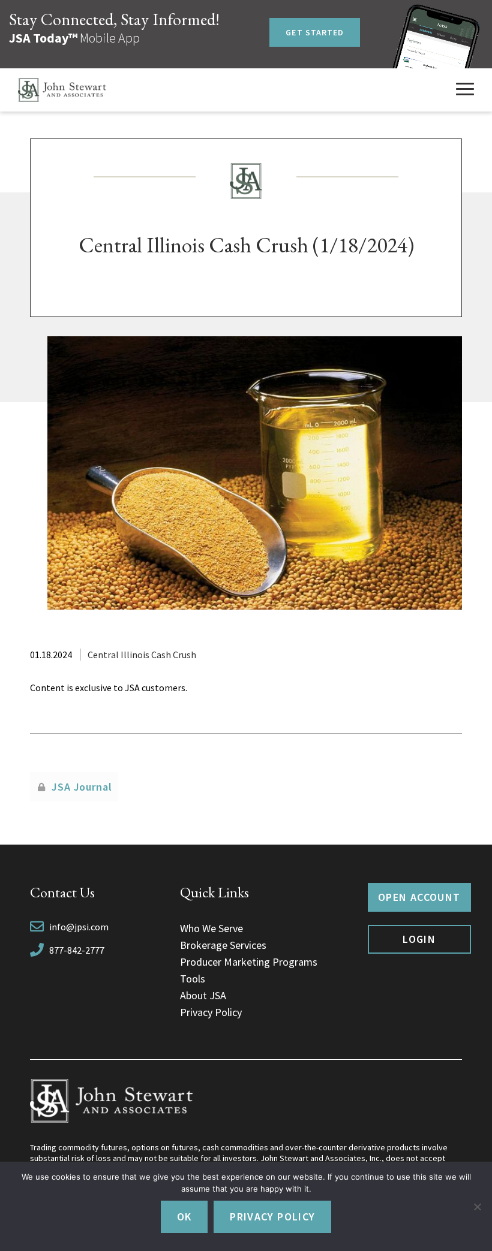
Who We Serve (211, 928)
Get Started (315, 32)
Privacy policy (272, 1216)
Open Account (419, 897)
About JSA (203, 995)
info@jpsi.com (79, 927)
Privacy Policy (211, 1012)
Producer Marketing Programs (248, 962)
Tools (192, 978)
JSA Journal (82, 787)
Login (419, 939)
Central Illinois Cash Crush (142, 655)
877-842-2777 (76, 950)
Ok (184, 1216)
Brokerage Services (223, 945)
